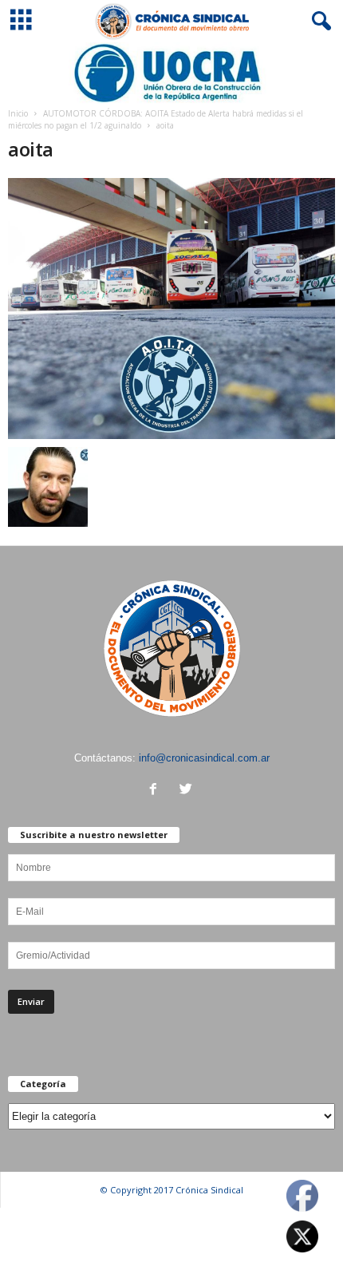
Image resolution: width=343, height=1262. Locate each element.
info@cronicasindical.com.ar (204, 758)
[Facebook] (156, 791)
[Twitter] (188, 791)
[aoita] (171, 308)
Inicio (18, 113)
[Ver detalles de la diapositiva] (171, 73)
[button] (318, 21)
